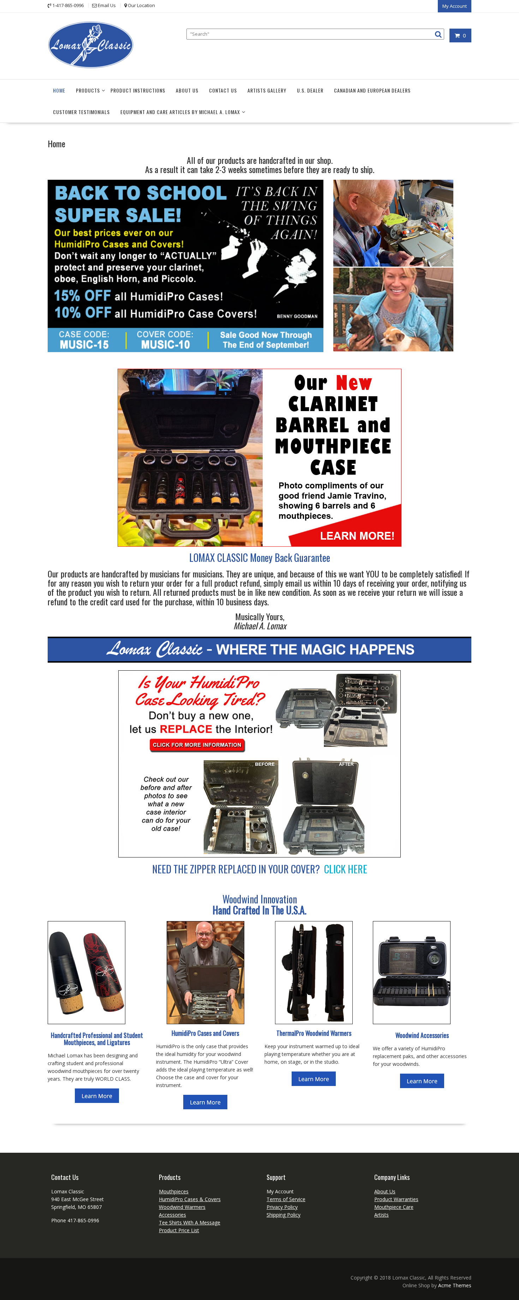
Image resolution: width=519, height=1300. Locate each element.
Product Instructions (138, 90)
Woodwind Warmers (182, 1207)
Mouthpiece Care (393, 1207)
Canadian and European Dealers (372, 90)
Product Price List (179, 1230)
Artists (381, 1214)
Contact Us (223, 90)
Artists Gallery (266, 90)
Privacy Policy (282, 1207)
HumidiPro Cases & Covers (190, 1199)
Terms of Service (286, 1199)
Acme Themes (454, 1285)
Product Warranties (396, 1199)
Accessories (172, 1214)
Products (88, 90)
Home (59, 90)
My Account (454, 6)
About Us (187, 90)
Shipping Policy (283, 1214)
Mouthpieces (174, 1191)
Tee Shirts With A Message (189, 1222)
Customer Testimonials (81, 111)
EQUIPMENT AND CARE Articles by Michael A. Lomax (180, 111)
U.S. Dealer (310, 90)
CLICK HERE (345, 869)
